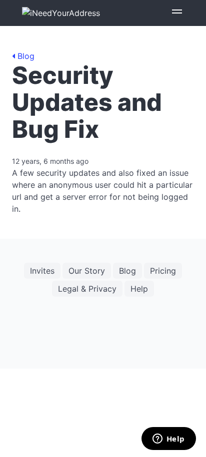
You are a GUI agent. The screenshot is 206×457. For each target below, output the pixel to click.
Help (139, 289)
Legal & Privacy (87, 289)
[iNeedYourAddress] (61, 13)
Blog (24, 56)
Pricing (163, 271)
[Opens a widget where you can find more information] (168, 439)
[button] (177, 13)
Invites (42, 271)
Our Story (86, 271)
